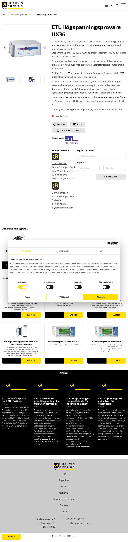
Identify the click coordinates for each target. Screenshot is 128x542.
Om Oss (64, 505)
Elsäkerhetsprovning (19, 15)
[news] (16, 403)
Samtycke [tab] (26, 251)
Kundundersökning (64, 498)
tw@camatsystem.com (63, 178)
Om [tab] (101, 251)
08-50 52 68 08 (59, 203)
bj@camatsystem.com (62, 207)
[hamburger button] (123, 5)
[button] (10, 79)
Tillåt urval (64, 297)
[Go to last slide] (5, 47)
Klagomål (64, 492)
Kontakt (64, 511)
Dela (79, 124)
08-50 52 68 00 (75, 519)
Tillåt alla (100, 297)
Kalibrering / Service (70, 131)
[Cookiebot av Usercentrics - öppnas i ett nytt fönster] (107, 243)
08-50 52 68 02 (59, 174)
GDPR (64, 473)
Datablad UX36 (61, 116)
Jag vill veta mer (86, 150)
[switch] (50, 287)
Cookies (64, 486)
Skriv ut (61, 124)
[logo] (12, 5)
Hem (3, 15)
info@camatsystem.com (79, 522)
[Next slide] (44, 47)
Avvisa (27, 297)
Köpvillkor (64, 480)
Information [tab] (64, 251)
